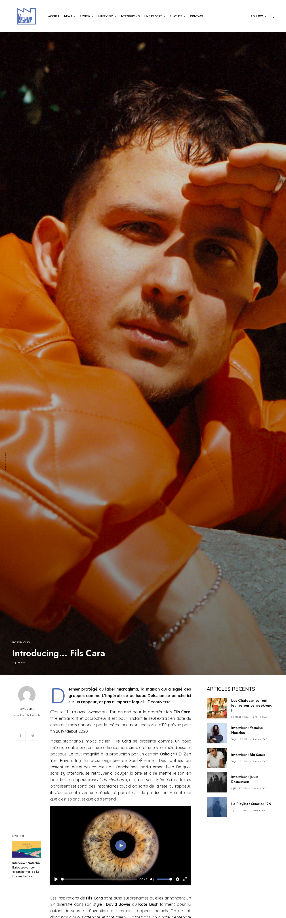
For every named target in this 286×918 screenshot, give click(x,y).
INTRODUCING (21, 642)
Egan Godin (27, 709)
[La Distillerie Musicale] (26, 16)
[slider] (99, 879)
